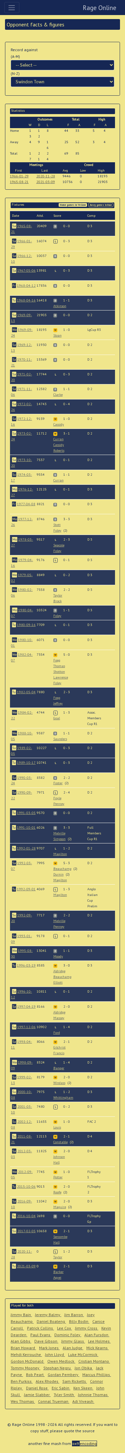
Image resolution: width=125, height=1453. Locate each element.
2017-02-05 (26, 1231)
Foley (57, 530)
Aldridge (59, 971)
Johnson (59, 1157)
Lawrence (60, 677)
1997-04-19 (26, 1006)
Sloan (57, 335)
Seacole (58, 545)
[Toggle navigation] (11, 7)
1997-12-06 (26, 1027)
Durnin (58, 874)
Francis (58, 1053)
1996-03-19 (26, 965)
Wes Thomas (23, 1401)
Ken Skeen (83, 1387)
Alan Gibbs (21, 1341)
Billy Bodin (79, 1321)
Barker (58, 1272)
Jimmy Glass (73, 1341)
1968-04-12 (26, 285)
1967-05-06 (26, 270)
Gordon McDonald (27, 1361)
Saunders (60, 739)
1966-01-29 (19, 176)
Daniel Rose (37, 1387)
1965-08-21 (19, 182)
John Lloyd (55, 1354)
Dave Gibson (46, 1341)
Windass (59, 1083)
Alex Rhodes (47, 1381)
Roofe (57, 1192)
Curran (58, 439)
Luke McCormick (83, 1354)
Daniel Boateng (51, 1321)
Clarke (58, 394)
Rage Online (99, 7)
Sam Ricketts (74, 1381)
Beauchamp (62, 869)
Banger (58, 1068)
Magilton (60, 854)
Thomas (59, 666)
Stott (57, 525)
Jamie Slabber (37, 1394)
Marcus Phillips (96, 1374)
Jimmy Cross (86, 1328)
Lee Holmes (99, 1341)
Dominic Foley (67, 1334)
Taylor (57, 595)
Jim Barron (74, 1314)
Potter (58, 1177)
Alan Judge (73, 1347)
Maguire (59, 1207)
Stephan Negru (57, 1367)
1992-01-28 (26, 848)
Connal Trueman (53, 1401)
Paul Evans (40, 1334)
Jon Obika (84, 1367)
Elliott (58, 982)
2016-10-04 (26, 1216)
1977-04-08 (26, 504)
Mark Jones (49, 1347)
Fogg (56, 660)
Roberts (58, 450)
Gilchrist (59, 1047)
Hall (56, 1162)
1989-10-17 (26, 762)
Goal (56, 718)
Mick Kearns (97, 1347)
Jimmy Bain (21, 1314)
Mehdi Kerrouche (26, 1354)
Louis (57, 1127)
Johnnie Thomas (93, 1394)
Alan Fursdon (96, 1334)
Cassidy (58, 424)
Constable (60, 1142)
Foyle (57, 798)
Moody (58, 956)
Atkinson (59, 306)
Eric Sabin (61, 1387)
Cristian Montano (94, 1361)
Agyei (57, 1277)
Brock (57, 601)
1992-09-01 (26, 889)
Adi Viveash (83, 1401)
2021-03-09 (45, 182)
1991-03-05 (26, 813)
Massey (58, 1018)
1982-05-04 (26, 692)
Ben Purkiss (22, 1381)
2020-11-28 (45, 176)
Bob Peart (35, 1374)
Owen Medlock (61, 1361)
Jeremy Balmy (48, 1314)
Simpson (59, 839)
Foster (58, 783)
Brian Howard (23, 1347)
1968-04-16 (26, 300)
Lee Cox (64, 1328)
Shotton (59, 671)
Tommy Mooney (25, 1367)
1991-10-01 (26, 827)
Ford (56, 1032)
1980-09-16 (26, 625)
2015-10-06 (26, 1186)
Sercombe (60, 1237)
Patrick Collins (40, 1328)
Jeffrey (58, 703)
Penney (58, 804)
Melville (59, 833)
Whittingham (63, 1097)
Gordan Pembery (63, 1374)
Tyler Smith (64, 1394)
